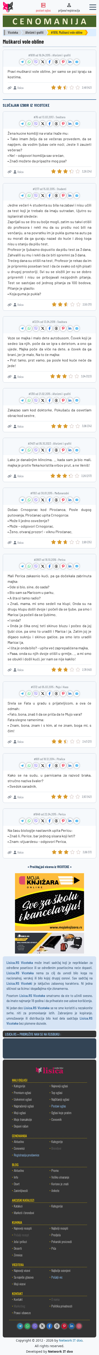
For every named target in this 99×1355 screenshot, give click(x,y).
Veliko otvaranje (60, 1177)
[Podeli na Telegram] (22, 62)
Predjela (56, 1234)
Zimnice (18, 1254)
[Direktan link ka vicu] (10, 88)
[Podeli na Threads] (56, 62)
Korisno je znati (60, 1183)
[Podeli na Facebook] (49, 62)
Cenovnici (19, 1148)
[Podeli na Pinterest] (63, 62)
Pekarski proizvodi (61, 1241)
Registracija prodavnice (26, 1154)
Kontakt (18, 1299)
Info (16, 1177)
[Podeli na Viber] (36, 62)
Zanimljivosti (21, 1190)
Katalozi (18, 1205)
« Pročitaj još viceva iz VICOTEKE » (50, 867)
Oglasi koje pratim (61, 1112)
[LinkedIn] (71, 1326)
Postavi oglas (58, 1105)
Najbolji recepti (59, 1228)
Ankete (55, 1190)
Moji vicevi (20, 1283)
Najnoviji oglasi (59, 1085)
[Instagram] (79, 1326)
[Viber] (35, 1326)
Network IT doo (70, 1340)
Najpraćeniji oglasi (24, 1105)
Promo (55, 1170)
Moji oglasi (20, 1112)
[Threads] (57, 1326)
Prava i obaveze (22, 1312)
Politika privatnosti (61, 1305)
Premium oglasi (22, 1092)
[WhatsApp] (27, 1326)
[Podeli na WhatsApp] (29, 62)
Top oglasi (56, 1092)
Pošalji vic (56, 1277)
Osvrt (17, 1183)
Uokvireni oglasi (23, 1099)
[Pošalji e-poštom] (76, 62)
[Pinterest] (64, 1326)
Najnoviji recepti (23, 1228)
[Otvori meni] (92, 7)
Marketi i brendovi (24, 1212)
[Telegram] (20, 1326)
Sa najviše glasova (23, 1277)
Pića (53, 1248)
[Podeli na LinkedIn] (70, 62)
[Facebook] (49, 1326)
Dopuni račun (21, 1126)
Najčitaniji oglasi (60, 1099)
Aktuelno (19, 1141)
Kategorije (19, 1085)
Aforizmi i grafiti (34, 32)
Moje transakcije (23, 1119)
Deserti (18, 1248)
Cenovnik (56, 1119)
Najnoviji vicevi (22, 1270)
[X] (42, 1326)
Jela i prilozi (20, 1241)
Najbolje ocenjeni (60, 1270)
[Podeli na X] (42, 62)
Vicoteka (13, 32)
